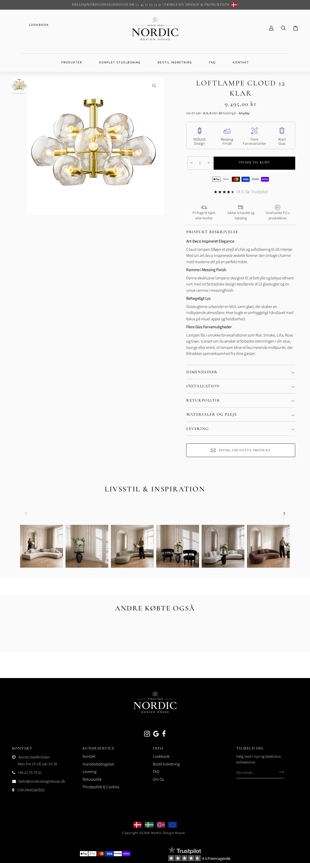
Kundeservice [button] (99, 748)
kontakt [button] (22, 748)
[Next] (283, 513)
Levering (197, 428)
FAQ (156, 772)
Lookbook (39, 25)
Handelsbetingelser (98, 764)
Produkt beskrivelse (212, 231)
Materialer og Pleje (211, 414)
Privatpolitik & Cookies (101, 787)
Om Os (158, 779)
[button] (72, 63)
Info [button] (158, 748)
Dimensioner (202, 371)
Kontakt (89, 756)
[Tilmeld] (280, 772)
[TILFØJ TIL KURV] (254, 163)
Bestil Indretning (166, 764)
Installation (202, 386)
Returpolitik (203, 400)
